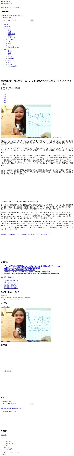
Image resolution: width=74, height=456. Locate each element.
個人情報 (18, 408)
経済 (9, 32)
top (2, 454)
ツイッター (8, 441)
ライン (6, 445)
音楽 (9, 53)
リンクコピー (8, 449)
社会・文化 (11, 37)
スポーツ (11, 39)
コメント (11, 64)
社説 (9, 43)
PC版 (13, 408)
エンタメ (7, 49)
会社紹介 (3, 408)
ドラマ (10, 51)
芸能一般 (11, 58)
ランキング (8, 60)
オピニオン (8, 41)
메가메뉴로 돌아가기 (13, 15)
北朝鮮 (10, 36)
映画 (9, 55)
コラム (10, 45)
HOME (6, 24)
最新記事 (7, 26)
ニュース (7, 28)
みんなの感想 (12, 66)
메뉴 (4, 454)
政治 (9, 30)
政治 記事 (4, 295)
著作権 (9, 408)
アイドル (11, 56)
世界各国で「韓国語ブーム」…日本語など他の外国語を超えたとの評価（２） (26, 234)
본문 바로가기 (5, 1)
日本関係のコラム (13, 47)
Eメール (7, 447)
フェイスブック (9, 443)
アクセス (11, 62)
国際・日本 (11, 34)
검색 (32, 20)
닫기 (22, 15)
